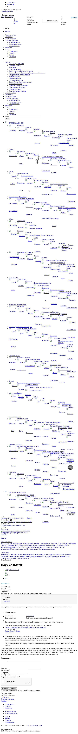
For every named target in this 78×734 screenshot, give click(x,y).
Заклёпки (29, 554)
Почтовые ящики (15, 89)
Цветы (16, 558)
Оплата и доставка (11, 40)
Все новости (71, 513)
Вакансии (12, 57)
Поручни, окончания (57, 556)
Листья (59, 554)
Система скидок (10, 38)
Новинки (8, 720)
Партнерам (8, 37)
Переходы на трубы (35, 556)
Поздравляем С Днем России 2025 (13, 525)
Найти (7, 119)
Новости (12, 53)
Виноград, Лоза (6, 554)
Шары (20, 558)
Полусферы (46, 556)
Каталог (7, 31)
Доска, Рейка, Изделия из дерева (20, 82)
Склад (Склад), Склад (12, 631)
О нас (7, 49)
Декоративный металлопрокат (19, 75)
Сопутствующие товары (17, 91)
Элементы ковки (15, 65)
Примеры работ (10, 35)
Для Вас (3, 701)
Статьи (11, 55)
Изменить (6, 601)
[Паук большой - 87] (12, 570)
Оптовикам (74, 17)
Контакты (8, 48)
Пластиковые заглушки (17, 87)
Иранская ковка (14, 76)
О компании (13, 51)
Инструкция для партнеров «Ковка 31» (14, 533)
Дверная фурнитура (16, 80)
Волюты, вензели (15, 69)
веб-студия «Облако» (8, 695)
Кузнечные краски (15, 84)
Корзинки (53, 554)
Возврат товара (14, 46)
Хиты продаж (9, 722)
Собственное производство (18, 85)
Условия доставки (15, 44)
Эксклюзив (30, 616)
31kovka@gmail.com (7, 11)
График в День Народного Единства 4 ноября (16, 522)
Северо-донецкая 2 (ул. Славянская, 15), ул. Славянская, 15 (25, 627)
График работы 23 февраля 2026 (12, 518)
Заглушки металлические (41, 554)
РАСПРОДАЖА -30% (16, 64)
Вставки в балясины (19, 554)
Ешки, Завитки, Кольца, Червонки (21, 71)
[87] (6, 578)
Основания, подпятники (16, 556)
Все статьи (4, 529)
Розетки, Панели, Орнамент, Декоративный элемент (27, 73)
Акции (7, 718)
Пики (27, 556)
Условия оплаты (14, 42)
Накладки (25, 558)
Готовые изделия (15, 78)
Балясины (12, 67)
